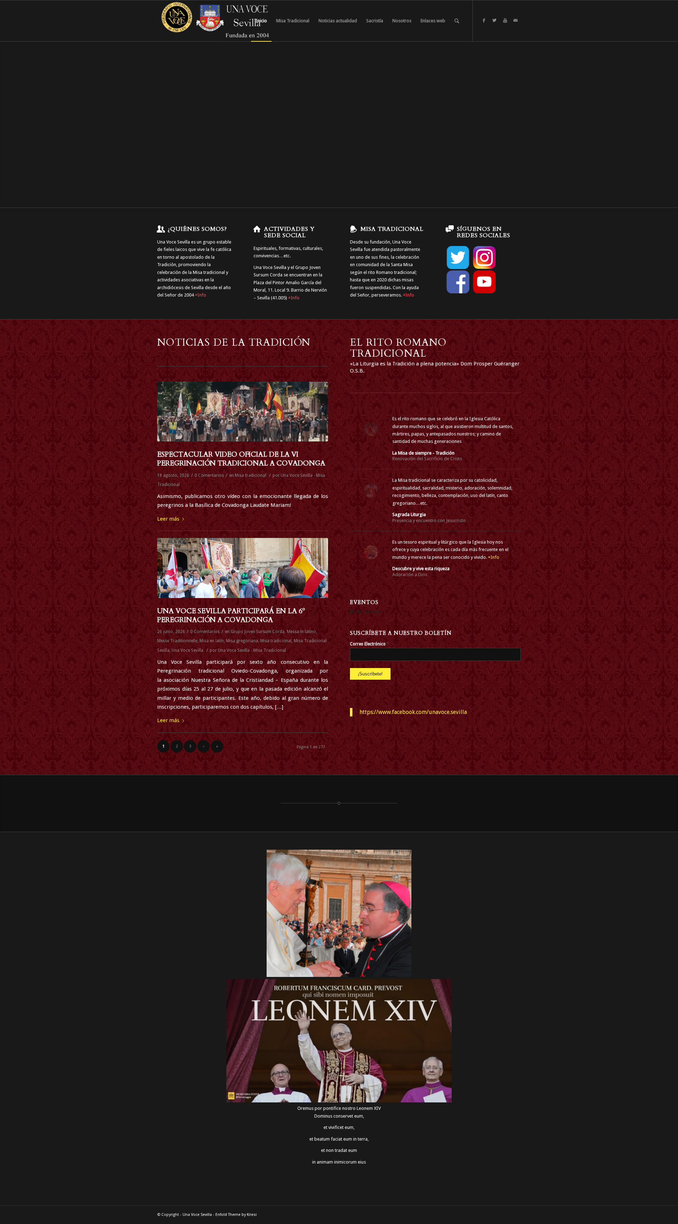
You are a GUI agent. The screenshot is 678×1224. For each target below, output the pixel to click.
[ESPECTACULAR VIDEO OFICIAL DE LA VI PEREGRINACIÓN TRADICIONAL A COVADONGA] (242, 411)
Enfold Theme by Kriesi (236, 1214)
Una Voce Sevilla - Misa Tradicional (252, 650)
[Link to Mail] (515, 20)
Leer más (168, 519)
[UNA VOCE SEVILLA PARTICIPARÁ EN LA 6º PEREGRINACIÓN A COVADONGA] (242, 568)
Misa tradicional (250, 475)
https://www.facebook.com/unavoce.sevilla (413, 712)
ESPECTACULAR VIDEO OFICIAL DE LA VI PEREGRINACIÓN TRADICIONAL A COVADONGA (241, 459)
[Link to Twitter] (494, 20)
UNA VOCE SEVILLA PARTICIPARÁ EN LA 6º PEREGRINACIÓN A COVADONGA (231, 616)
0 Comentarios (209, 475)
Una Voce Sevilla (187, 650)
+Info (200, 295)
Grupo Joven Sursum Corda (258, 631)
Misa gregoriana (242, 640)
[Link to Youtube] (505, 20)
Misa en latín (212, 640)
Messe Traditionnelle (177, 640)
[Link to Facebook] (483, 20)
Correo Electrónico (369, 643)
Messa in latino (301, 631)
